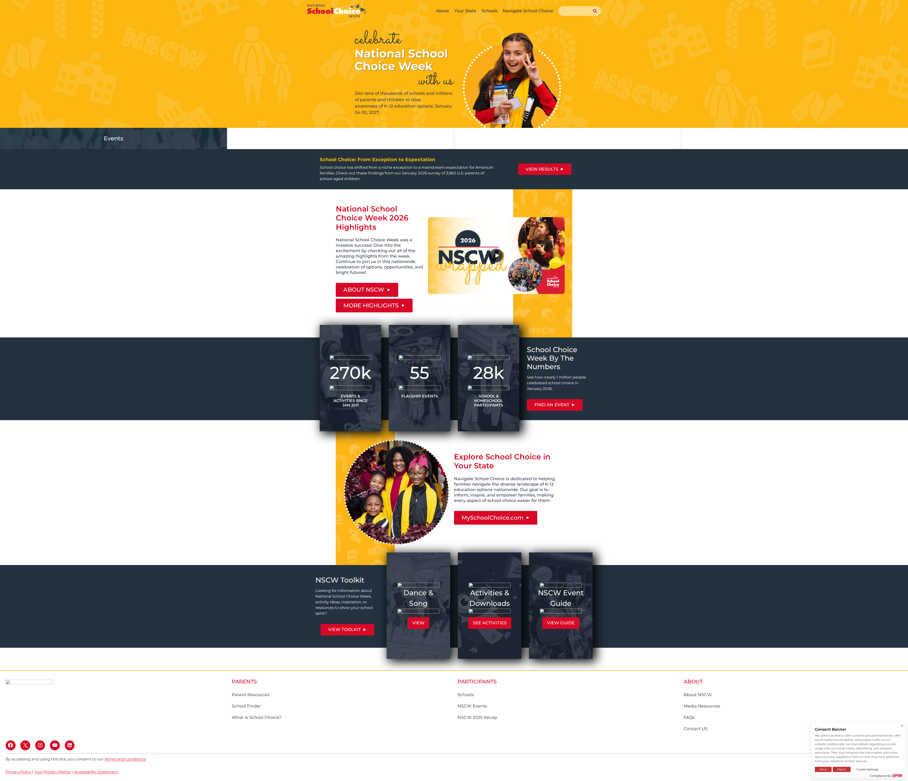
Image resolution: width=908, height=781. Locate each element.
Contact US (695, 728)
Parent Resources (250, 694)
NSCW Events (472, 706)
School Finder (246, 706)
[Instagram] (40, 745)
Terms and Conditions (125, 759)
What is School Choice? (256, 717)
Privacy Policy (18, 772)
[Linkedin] (70, 745)
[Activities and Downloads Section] (489, 605)
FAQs (689, 717)
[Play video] (496, 255)
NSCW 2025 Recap (477, 717)
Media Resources (702, 706)
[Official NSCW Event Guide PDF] (561, 605)
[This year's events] (113, 138)
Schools (466, 694)
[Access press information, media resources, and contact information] (567, 138)
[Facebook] (11, 745)
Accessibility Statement (96, 772)
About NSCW (698, 694)
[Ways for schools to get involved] (340, 138)
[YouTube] (55, 745)
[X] (25, 745)
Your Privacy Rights (52, 772)
